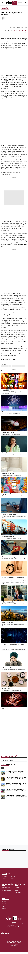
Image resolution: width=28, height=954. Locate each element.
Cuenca (16, 890)
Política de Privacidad (7, 888)
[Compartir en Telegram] (22, 30)
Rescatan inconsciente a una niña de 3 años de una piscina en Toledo (16, 784)
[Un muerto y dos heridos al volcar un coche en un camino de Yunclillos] (3, 797)
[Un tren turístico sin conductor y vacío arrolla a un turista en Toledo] (3, 791)
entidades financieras (20, 366)
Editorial (4, 903)
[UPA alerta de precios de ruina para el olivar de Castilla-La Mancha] (3, 779)
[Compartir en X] (17, 30)
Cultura (13, 878)
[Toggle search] (26, 3)
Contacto (23, 912)
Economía (13, 876)
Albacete (17, 887)
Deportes (4, 879)
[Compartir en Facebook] (14, 30)
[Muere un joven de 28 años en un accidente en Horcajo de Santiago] (3, 773)
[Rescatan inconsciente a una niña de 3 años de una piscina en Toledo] (3, 785)
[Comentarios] (5, 30)
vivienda (2, 366)
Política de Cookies (6, 890)
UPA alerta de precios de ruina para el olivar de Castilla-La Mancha (16, 778)
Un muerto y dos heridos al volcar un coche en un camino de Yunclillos (16, 796)
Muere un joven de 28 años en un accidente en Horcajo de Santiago (15, 772)
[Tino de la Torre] (3, 18)
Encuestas (4, 904)
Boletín (18, 912)
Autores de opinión (9, 756)
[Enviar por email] (8, 30)
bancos (6, 366)
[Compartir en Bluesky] (19, 30)
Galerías (4, 908)
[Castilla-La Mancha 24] (14, 3)
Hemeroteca (12, 912)
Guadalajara (18, 892)
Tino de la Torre (9, 17)
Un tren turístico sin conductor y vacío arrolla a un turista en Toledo (16, 790)
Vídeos (3, 906)
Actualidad (4, 876)
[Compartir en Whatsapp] (25, 32)
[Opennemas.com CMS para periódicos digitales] (14, 943)
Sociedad (4, 878)
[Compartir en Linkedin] (25, 30)
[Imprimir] (11, 30)
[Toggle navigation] (2, 3)
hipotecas (14, 366)
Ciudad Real (17, 888)
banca (10, 366)
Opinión (4, 901)
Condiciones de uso (6, 887)
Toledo (16, 894)
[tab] (2, 768)
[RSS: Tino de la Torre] (14, 17)
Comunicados (6, 912)
